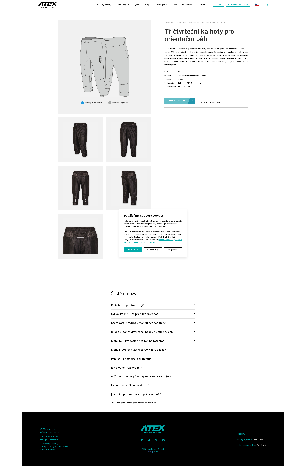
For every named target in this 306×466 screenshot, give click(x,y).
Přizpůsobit (172, 250)
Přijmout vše (133, 250)
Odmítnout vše (153, 250)
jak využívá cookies (147, 242)
